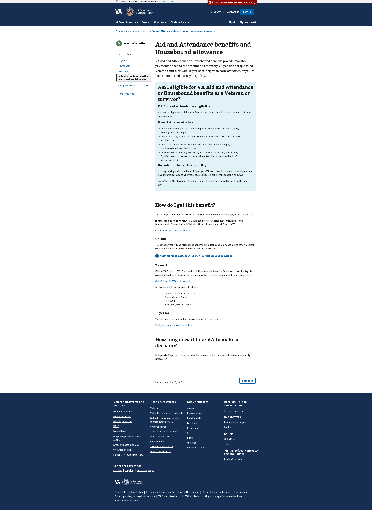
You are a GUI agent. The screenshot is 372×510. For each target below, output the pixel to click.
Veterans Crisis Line (234, 411)
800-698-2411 (230, 439)
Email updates (194, 418)
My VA (232, 22)
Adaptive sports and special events (127, 438)
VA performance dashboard (229, 496)
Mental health (120, 431)
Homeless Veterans (123, 411)
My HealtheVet (248, 22)
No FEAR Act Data (190, 496)
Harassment (192, 492)
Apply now (123, 71)
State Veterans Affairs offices (165, 431)
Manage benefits (126, 85)
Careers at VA (157, 441)
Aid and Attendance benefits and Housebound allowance (133, 77)
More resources (126, 93)
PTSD (116, 426)
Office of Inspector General (216, 492)
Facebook (192, 423)
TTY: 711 (228, 444)
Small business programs (126, 444)
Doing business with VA (162, 436)
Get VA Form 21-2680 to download (172, 281)
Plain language (241, 492)
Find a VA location (233, 459)
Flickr (190, 437)
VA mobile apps (158, 426)
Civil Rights (137, 492)
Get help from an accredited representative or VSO (165, 419)
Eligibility (123, 60)
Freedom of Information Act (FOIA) (164, 492)
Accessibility (121, 492)
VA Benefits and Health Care (131, 22)
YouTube (191, 442)
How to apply (124, 65)
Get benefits (124, 54)
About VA (159, 22)
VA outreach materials (161, 446)
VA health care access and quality (167, 413)
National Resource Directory (128, 454)
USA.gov (207, 496)
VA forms (154, 408)
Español (117, 470)
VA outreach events (123, 449)
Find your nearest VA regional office (173, 325)
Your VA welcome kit (160, 451)
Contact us (233, 12)
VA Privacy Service (167, 496)
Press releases (194, 413)
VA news (191, 408)
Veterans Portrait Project (128, 500)
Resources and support (236, 422)
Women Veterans (122, 416)
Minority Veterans (122, 421)
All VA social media (196, 447)
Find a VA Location (181, 22)
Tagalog (129, 470)
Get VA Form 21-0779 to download (172, 230)
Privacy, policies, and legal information (135, 496)
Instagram (192, 428)
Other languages (145, 470)
